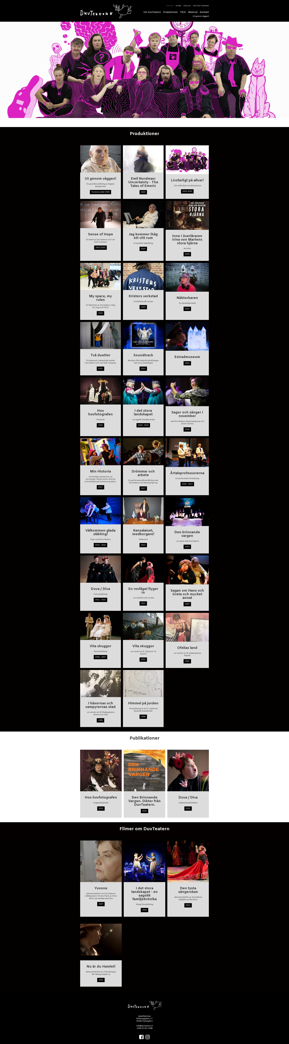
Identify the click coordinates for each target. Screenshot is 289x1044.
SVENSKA (169, 6)
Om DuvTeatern (152, 12)
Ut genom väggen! (201, 16)
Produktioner (170, 12)
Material (193, 12)
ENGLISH (187, 6)
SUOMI (178, 6)
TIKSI (183, 12)
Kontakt (204, 12)
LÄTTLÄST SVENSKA (201, 6)
